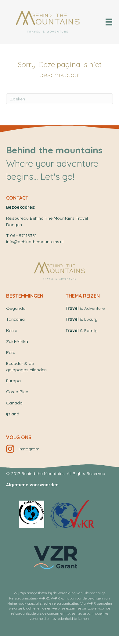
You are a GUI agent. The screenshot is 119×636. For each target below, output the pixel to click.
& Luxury (81, 319)
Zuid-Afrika (17, 341)
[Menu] (109, 22)
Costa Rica (17, 391)
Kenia (11, 330)
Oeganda (16, 308)
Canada (14, 403)
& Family (82, 330)
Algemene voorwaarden (32, 484)
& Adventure (85, 308)
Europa (13, 380)
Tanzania (15, 319)
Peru (10, 352)
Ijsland (12, 414)
